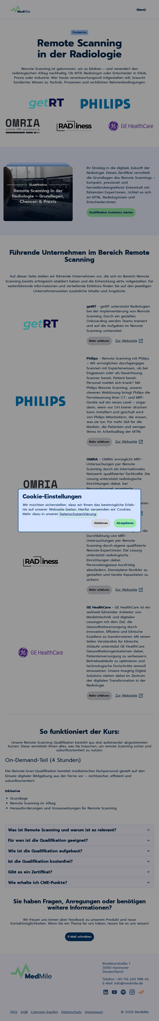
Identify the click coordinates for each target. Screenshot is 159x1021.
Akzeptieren (125, 523)
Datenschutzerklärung (78, 514)
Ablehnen (101, 523)
